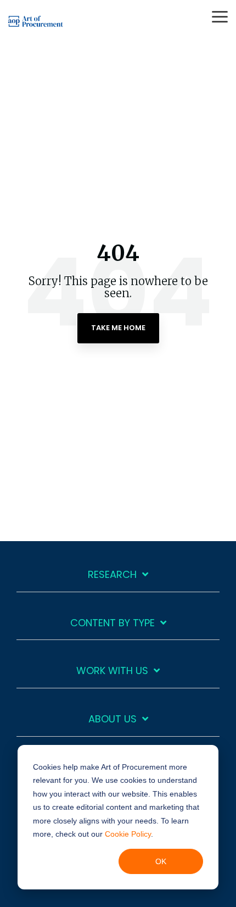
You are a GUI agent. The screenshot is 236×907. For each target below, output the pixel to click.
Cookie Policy (128, 834)
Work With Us (112, 671)
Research (112, 575)
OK (160, 861)
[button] (220, 16)
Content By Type (112, 623)
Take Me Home (118, 327)
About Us (112, 719)
